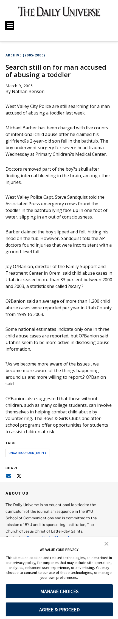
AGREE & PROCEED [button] (59, 609)
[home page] (59, 14)
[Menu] (9, 25)
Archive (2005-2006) (25, 55)
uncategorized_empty (27, 452)
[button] (106, 543)
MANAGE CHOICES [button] (59, 591)
